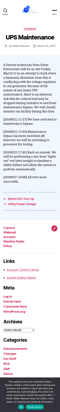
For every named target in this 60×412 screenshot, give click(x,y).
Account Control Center (23, 270)
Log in (7, 296)
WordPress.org (14, 311)
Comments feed (15, 306)
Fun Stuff (9, 358)
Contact (9, 228)
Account (9, 237)
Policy (7, 246)
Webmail (9, 232)
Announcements (15, 348)
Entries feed (12, 301)
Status (8, 374)
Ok (21, 407)
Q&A (6, 369)
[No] (56, 394)
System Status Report (21, 277)
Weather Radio (13, 241)
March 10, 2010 (46, 45)
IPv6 (6, 364)
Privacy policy (35, 407)
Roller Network (21, 45)
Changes (30, 28)
